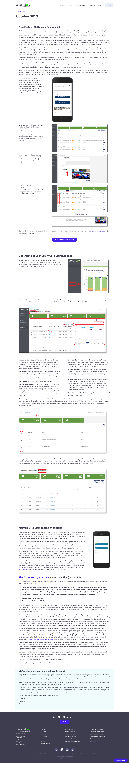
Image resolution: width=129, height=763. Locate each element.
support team (23, 569)
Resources (90, 5)
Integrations (44, 729)
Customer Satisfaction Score (72, 741)
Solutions (43, 734)
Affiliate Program (45, 743)
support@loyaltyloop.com (98, 231)
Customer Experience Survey (97, 734)
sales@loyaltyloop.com (20, 739)
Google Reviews (69, 729)
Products (62, 5)
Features (71, 5)
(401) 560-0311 (19, 737)
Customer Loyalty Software (97, 731)
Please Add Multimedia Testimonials (64, 239)
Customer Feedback (70, 734)
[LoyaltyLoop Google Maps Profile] (56, 749)
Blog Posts (43, 731)
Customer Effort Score (71, 739)
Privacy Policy (19, 742)
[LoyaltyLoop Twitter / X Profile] (67, 749)
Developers (93, 741)
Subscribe (64, 721)
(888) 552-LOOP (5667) (20, 736)
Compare (43, 741)
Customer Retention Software (97, 736)
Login (109, 5)
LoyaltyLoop (23, 5)
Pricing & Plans (81, 5)
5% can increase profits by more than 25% (40, 639)
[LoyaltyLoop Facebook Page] (61, 749)
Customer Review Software (97, 729)
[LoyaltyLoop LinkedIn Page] (72, 749)
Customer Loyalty (70, 731)
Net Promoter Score (70, 736)
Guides (42, 739)
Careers (92, 739)
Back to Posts (21, 11)
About (99, 5)
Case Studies (44, 736)
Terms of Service (20, 744)
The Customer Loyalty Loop (34, 577)
